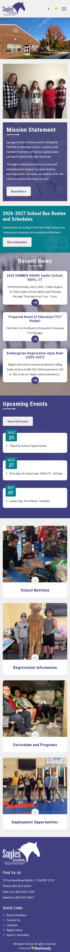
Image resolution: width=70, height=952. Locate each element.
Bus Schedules (17, 242)
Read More (18, 191)
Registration (14, 930)
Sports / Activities (18, 935)
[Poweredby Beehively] (35, 948)
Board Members (17, 915)
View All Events (17, 421)
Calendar (12, 925)
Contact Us (13, 920)
